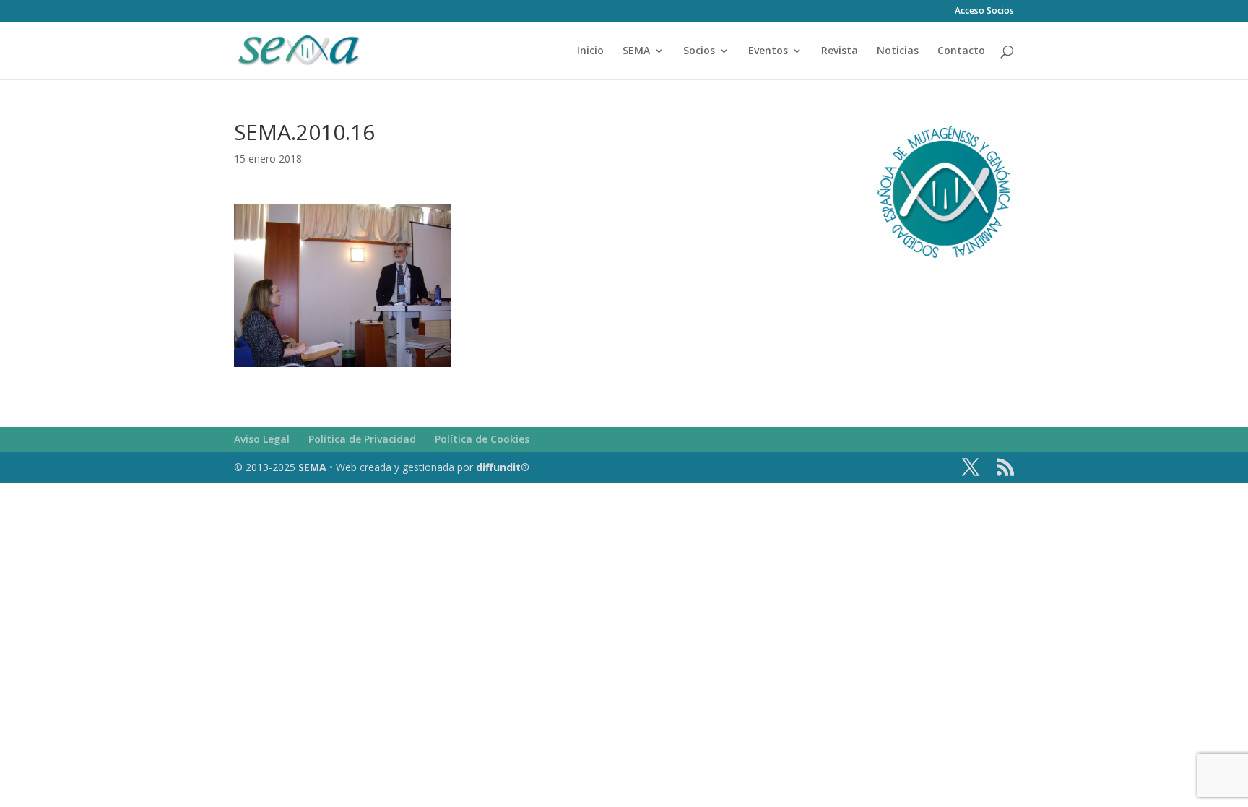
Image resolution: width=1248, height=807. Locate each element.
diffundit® (502, 467)
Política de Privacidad (362, 439)
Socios (699, 51)
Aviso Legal (262, 439)
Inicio (590, 51)
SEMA (636, 51)
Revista (839, 51)
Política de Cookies (482, 439)
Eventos (768, 51)
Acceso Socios (984, 12)
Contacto (961, 51)
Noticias (898, 51)
